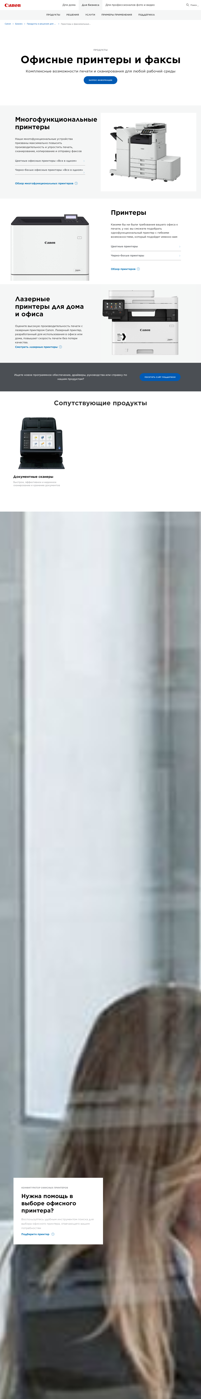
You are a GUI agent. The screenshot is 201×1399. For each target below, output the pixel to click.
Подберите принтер (35, 1234)
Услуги (90, 15)
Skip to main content (19, 9)
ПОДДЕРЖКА (146, 15)
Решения (72, 15)
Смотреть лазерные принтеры (36, 347)
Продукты (53, 15)
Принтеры (128, 212)
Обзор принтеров (123, 269)
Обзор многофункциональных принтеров (44, 183)
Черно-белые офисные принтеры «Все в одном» (49, 170)
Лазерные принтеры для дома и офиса (49, 306)
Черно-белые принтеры (127, 255)
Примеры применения (116, 15)
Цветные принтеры (124, 246)
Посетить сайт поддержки (160, 377)
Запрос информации (100, 80)
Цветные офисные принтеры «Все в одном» (46, 161)
